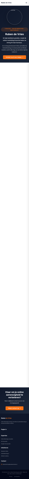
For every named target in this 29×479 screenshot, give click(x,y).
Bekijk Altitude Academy (12, 178)
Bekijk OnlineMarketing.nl (13, 142)
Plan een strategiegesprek (13, 232)
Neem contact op (13, 408)
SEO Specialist (4, 441)
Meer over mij (7, 384)
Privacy (10, 476)
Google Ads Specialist (5, 444)
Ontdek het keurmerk (12, 273)
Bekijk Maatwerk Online (12, 107)
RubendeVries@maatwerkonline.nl (10, 464)
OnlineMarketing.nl (5, 453)
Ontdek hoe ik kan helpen (14, 57)
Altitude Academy (5, 456)
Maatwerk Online (4, 451)
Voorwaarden (17, 476)
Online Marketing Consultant (7, 439)
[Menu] (26, 2)
